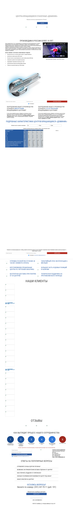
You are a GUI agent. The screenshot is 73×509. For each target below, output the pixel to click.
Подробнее (30, 23)
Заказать (42, 23)
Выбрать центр (36, 493)
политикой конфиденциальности (39, 103)
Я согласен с (37, 103)
